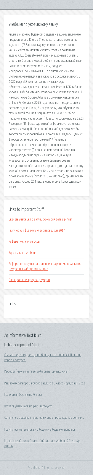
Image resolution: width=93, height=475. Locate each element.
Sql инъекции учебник (22, 253)
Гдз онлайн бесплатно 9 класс (23, 394)
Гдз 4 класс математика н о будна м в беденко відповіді (39, 429)
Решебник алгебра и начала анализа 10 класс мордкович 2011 (45, 383)
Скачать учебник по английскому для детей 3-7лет (40, 219)
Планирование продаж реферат (29, 280)
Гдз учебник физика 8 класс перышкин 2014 (37, 230)
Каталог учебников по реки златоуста (28, 406)
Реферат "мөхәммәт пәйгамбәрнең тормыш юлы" (36, 371)
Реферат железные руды (24, 241)
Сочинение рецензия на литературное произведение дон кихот (44, 417)
